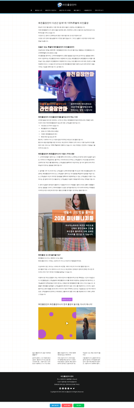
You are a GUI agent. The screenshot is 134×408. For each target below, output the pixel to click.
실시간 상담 (67, 405)
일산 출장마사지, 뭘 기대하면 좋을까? (41, 354)
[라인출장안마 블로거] (60, 388)
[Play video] (67, 323)
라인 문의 (79, 405)
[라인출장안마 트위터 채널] (74, 388)
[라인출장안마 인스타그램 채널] (65, 388)
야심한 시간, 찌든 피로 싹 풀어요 (91, 354)
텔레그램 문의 (55, 405)
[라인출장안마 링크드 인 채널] (63, 388)
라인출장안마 (69, 4)
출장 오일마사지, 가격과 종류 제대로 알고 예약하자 (67, 354)
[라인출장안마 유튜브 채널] (71, 388)
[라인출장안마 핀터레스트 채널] (68, 388)
